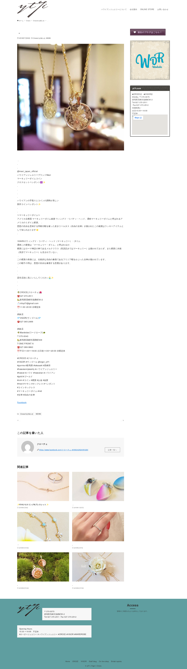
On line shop (104, 661)
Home (67, 661)
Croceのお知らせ (39, 38)
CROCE (75, 661)
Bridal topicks (116, 661)
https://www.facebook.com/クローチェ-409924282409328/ (63, 449)
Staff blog (93, 661)
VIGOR (84, 661)
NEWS (48, 38)
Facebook (21, 402)
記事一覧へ (112, 450)
